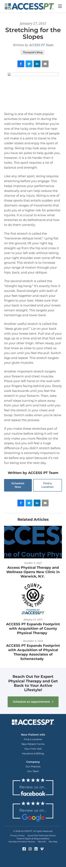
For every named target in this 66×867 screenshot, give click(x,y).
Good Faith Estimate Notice (41, 835)
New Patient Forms (33, 744)
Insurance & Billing (33, 753)
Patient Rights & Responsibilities (33, 838)
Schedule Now (17, 485)
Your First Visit (33, 748)
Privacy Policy (17, 835)
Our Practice (33, 766)
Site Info (42, 841)
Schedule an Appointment (32, 701)
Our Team (33, 771)
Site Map (53, 841)
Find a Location (47, 485)
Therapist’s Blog (32, 52)
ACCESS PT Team (41, 45)
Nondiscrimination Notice (22, 841)
